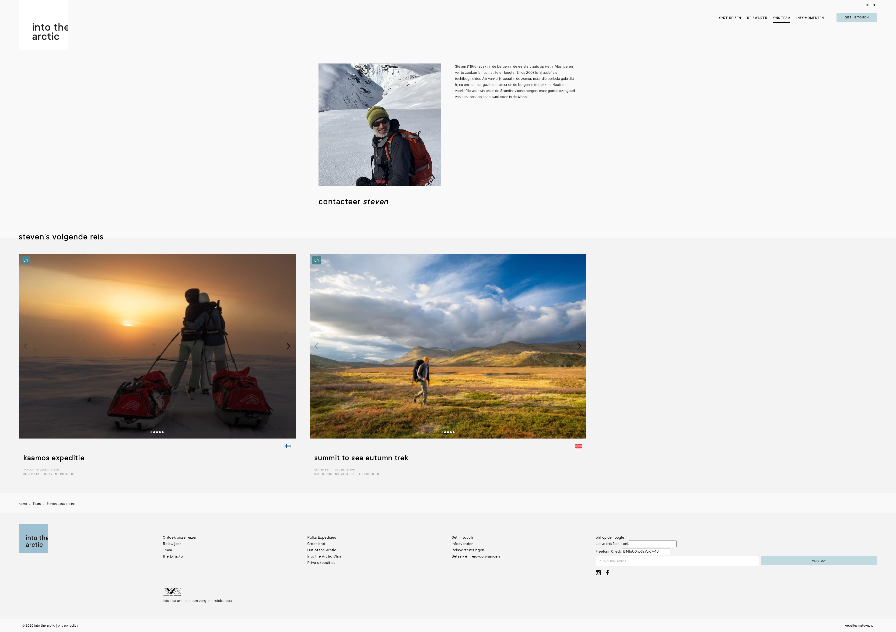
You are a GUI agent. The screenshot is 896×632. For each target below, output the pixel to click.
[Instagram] (598, 574)
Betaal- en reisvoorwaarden (476, 556)
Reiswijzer (757, 18)
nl (867, 4)
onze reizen (730, 18)
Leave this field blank (612, 543)
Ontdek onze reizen (180, 537)
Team (37, 504)
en (875, 4)
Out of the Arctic (321, 550)
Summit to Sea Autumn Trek (361, 458)
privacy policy (68, 625)
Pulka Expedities (321, 537)
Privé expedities (321, 562)
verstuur (819, 561)
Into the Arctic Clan (324, 556)
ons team (781, 18)
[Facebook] (607, 574)
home (23, 504)
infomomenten (810, 18)
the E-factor (173, 556)
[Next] (288, 346)
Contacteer (353, 202)
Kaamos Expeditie (54, 458)
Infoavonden (463, 543)
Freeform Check (608, 551)
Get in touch (857, 17)
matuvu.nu (866, 625)
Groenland (316, 543)
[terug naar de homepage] (43, 25)
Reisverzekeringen (468, 550)
